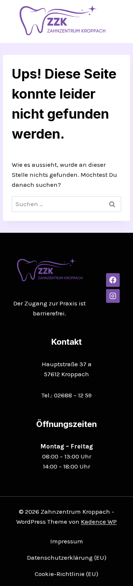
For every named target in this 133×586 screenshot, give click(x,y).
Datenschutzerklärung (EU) (66, 557)
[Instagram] (113, 296)
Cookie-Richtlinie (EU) (66, 573)
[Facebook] (113, 280)
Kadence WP (99, 521)
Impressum (66, 541)
